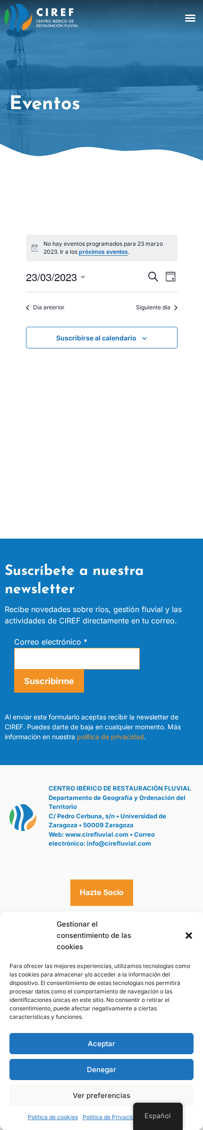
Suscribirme (49, 681)
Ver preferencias (101, 1095)
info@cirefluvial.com (119, 843)
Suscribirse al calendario (96, 338)
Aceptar (101, 1043)
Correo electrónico (50, 641)
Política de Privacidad (112, 1117)
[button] (189, 935)
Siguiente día (153, 307)
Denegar (101, 1069)
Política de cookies (53, 1117)
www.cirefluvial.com (96, 834)
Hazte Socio (102, 892)
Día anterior (49, 307)
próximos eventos (103, 251)
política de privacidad (110, 737)
